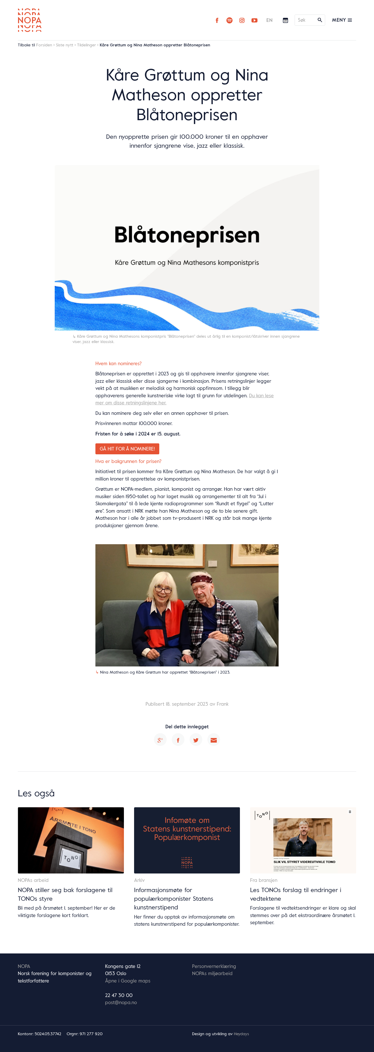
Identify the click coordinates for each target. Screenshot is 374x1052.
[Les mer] (71, 840)
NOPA (24, 966)
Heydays (241, 1034)
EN (269, 20)
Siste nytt (64, 45)
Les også (36, 793)
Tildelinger (86, 45)
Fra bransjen (263, 880)
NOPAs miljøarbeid (212, 973)
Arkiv (139, 880)
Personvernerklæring (214, 966)
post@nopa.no (121, 1002)
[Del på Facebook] (178, 739)
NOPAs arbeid (33, 880)
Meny (340, 19)
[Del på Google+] (160, 739)
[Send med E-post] (213, 739)
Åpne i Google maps (127, 980)
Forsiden (44, 45)
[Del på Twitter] (196, 739)
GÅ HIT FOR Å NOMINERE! (127, 448)
